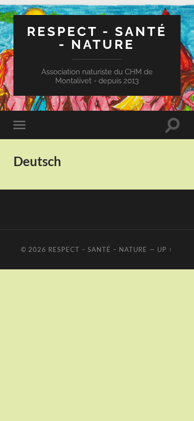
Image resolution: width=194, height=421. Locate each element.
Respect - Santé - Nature (97, 37)
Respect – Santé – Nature (97, 249)
